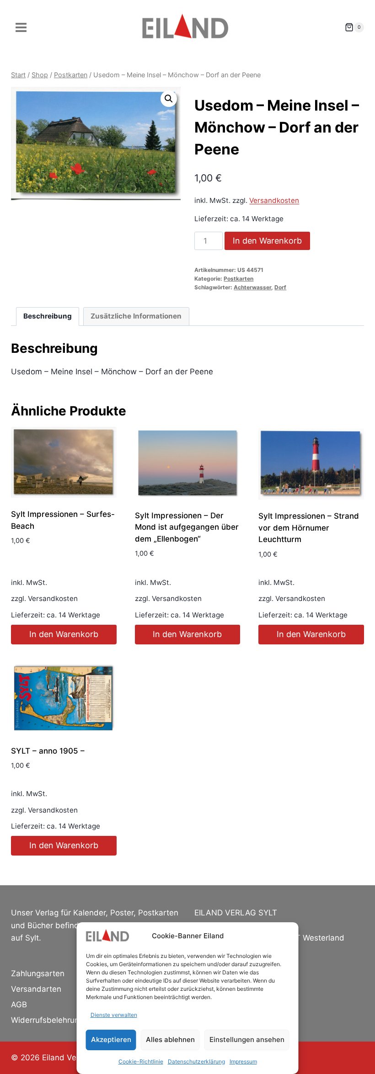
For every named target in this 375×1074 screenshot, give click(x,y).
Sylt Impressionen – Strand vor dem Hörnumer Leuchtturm (308, 527)
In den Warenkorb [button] (63, 634)
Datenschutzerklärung (196, 1061)
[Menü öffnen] (21, 27)
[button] (169, 98)
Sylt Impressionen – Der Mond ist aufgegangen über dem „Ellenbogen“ (187, 527)
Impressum (243, 1061)
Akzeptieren (111, 1039)
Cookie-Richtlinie (140, 1061)
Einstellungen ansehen (246, 1039)
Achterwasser (252, 287)
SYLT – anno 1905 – (48, 750)
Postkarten (238, 278)
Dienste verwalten (114, 1014)
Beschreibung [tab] (47, 316)
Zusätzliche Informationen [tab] (136, 316)
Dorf (280, 287)
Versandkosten (274, 200)
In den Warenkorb (267, 240)
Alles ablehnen (170, 1039)
